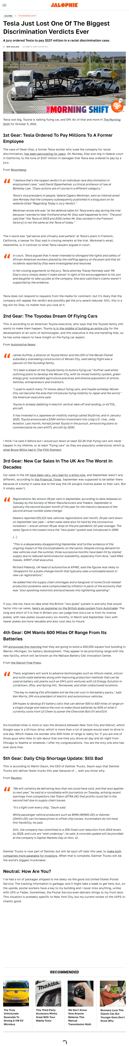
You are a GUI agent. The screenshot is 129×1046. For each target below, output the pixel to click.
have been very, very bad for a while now (57, 475)
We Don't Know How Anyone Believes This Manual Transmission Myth (79, 1017)
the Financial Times (48, 479)
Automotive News (23, 344)
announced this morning (25, 646)
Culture (8, 16)
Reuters (16, 778)
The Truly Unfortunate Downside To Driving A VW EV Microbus (13, 1017)
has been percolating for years (45, 153)
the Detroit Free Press (26, 662)
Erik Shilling (13, 47)
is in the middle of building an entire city (80, 328)
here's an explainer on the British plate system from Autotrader (75, 608)
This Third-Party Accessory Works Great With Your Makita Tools (46, 1015)
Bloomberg (18, 169)
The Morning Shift (27, 16)
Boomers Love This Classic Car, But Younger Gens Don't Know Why (113, 1015)
